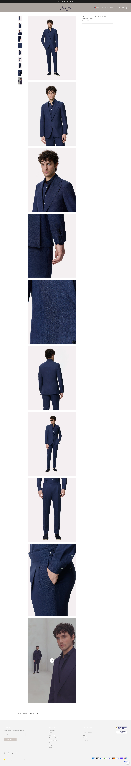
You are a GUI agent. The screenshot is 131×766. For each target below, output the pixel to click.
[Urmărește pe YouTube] (12, 753)
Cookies (51, 743)
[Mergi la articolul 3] (20, 32)
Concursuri (52, 735)
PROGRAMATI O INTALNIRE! (65, 1)
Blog (50, 732)
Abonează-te (10, 739)
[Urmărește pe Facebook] (4, 753)
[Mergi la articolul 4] (20, 39)
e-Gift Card (86, 740)
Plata (84, 735)
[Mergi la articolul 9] (20, 73)
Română (112, 7)
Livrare (84, 730)
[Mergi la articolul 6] (20, 52)
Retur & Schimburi (87, 732)
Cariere (51, 745)
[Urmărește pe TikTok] (16, 753)
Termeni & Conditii (54, 738)
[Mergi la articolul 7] (20, 59)
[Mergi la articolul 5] (20, 45)
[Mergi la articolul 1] (20, 18)
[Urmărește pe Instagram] (8, 753)
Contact (85, 738)
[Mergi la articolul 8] (20, 66)
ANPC (50, 748)
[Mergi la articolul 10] (20, 81)
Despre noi (52, 730)
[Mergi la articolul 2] (20, 25)
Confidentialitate (53, 740)
